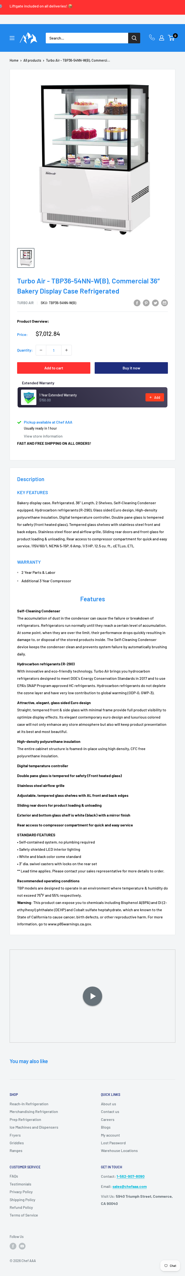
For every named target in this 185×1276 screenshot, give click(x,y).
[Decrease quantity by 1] (41, 350)
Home (14, 60)
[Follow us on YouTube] (22, 1246)
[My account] (161, 37)
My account (110, 1135)
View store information (43, 436)
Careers (107, 1119)
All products (32, 60)
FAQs (14, 1176)
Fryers (15, 1135)
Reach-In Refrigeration (29, 1103)
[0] (171, 38)
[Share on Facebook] (137, 302)
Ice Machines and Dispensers (34, 1127)
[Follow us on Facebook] (13, 1246)
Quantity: (25, 350)
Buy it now (131, 368)
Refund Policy (21, 1207)
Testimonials (20, 1184)
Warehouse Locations (119, 1150)
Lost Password (113, 1142)
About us (108, 1103)
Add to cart (53, 368)
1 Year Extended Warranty (58, 395)
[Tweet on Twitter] (155, 302)
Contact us (110, 1111)
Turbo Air (25, 303)
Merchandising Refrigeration (34, 1111)
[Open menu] (12, 38)
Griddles (17, 1142)
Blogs (106, 1127)
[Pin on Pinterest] (146, 302)
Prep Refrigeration (25, 1119)
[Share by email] (164, 302)
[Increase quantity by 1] (66, 350)
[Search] (134, 38)
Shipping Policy (22, 1199)
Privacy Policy (21, 1191)
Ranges (16, 1150)
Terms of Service (24, 1215)
